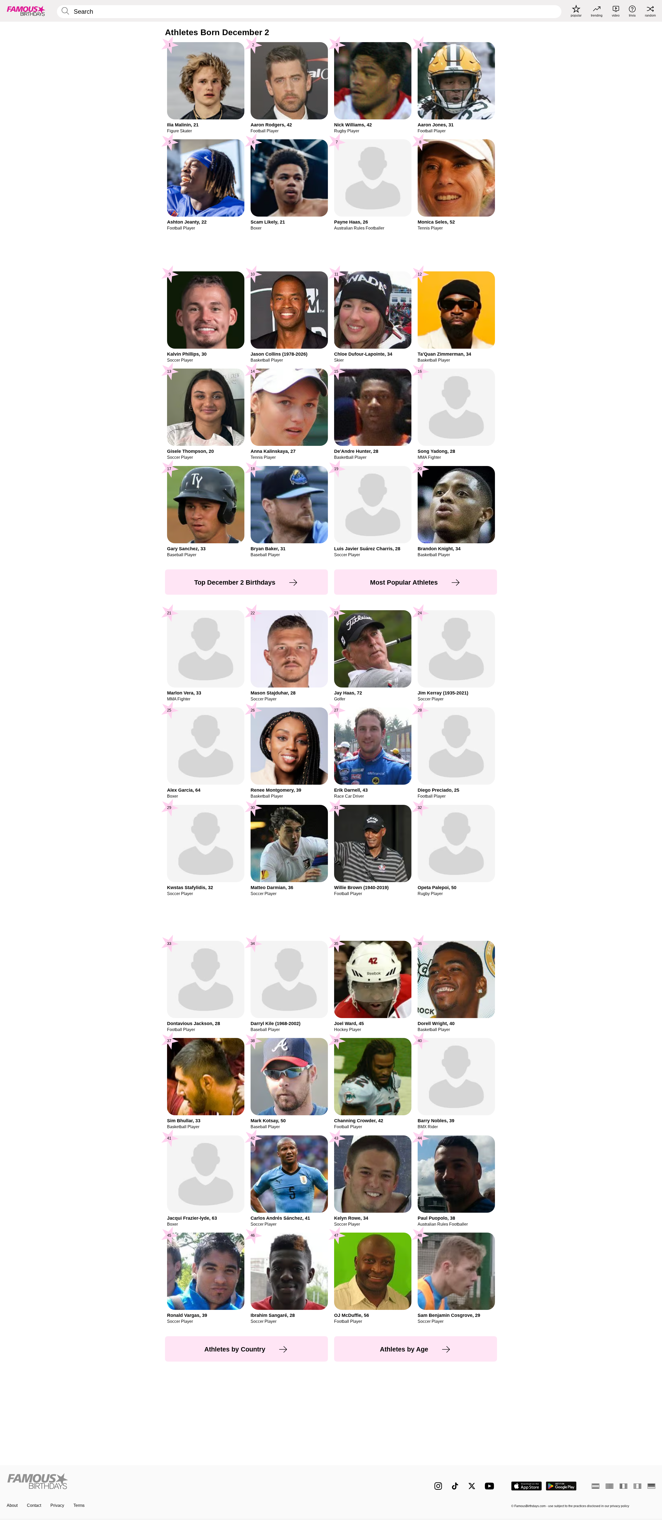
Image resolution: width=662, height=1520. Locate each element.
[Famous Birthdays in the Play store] (561, 1486)
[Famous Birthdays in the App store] (526, 1486)
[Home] (167, 1482)
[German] (651, 1486)
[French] (623, 1486)
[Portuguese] (609, 1486)
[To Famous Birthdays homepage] (26, 11)
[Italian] (637, 1486)
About (12, 1505)
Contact (34, 1505)
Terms (79, 1505)
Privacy (57, 1505)
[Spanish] (595, 1486)
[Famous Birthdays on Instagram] (438, 1486)
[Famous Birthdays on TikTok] (455, 1486)
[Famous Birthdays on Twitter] (472, 1486)
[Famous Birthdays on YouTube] (490, 1486)
